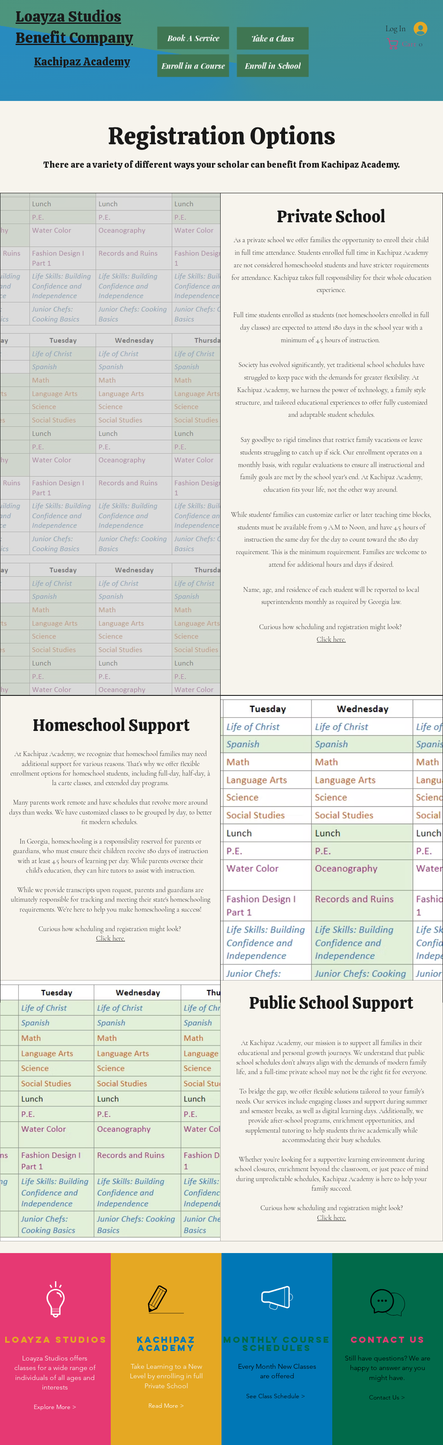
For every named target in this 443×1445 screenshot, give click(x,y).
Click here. (331, 639)
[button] (410, 43)
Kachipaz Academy (82, 62)
